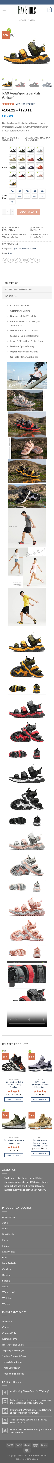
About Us (7, 1321)
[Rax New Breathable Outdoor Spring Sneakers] (14, 1063)
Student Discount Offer (14, 1356)
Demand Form (9, 1338)
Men (32, 20)
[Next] (47, 51)
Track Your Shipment (13, 1373)
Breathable (8, 1234)
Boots (5, 1228)
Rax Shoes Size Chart (13, 1344)
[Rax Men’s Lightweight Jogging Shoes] (14, 1121)
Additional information (19, 289)
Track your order (11, 1367)
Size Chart (7, 115)
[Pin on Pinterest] (26, 260)
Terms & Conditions (12, 1361)
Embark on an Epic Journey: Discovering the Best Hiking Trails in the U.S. (30, 1401)
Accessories (8, 1216)
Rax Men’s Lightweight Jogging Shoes (14, 1141)
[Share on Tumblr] (37, 260)
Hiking (5, 1245)
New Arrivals (9, 1263)
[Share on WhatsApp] (5, 260)
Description (11, 283)
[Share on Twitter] (15, 260)
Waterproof (8, 1292)
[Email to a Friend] (21, 260)
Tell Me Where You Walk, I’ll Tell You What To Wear (28, 1421)
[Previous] (7, 51)
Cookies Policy (10, 1333)
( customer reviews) (25, 103)
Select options (14, 1099)
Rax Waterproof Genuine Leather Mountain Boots (40, 1143)
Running (6, 1274)
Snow (5, 1286)
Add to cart (28, 211)
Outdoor (6, 1269)
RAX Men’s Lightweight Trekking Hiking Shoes (40, 1084)
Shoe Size (4, 196)
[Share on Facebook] (10, 260)
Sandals (25, 248)
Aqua (14, 248)
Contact (6, 1327)
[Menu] (4, 9)
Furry (5, 1240)
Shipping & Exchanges (13, 1350)
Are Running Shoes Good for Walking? (29, 1391)
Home (22, 20)
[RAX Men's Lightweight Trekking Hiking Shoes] (40, 1063)
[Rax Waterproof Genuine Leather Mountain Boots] (40, 1121)
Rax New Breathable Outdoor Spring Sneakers (14, 1084)
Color (5, 167)
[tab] (27, 283)
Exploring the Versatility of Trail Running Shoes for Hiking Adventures (30, 1411)
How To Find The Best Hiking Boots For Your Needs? (30, 1431)
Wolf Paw (7, 1298)
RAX (10, 253)
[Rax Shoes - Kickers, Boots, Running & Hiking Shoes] (27, 10)
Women (33, 248)
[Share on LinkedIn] (32, 260)
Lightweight (8, 1251)
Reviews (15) (11, 296)
